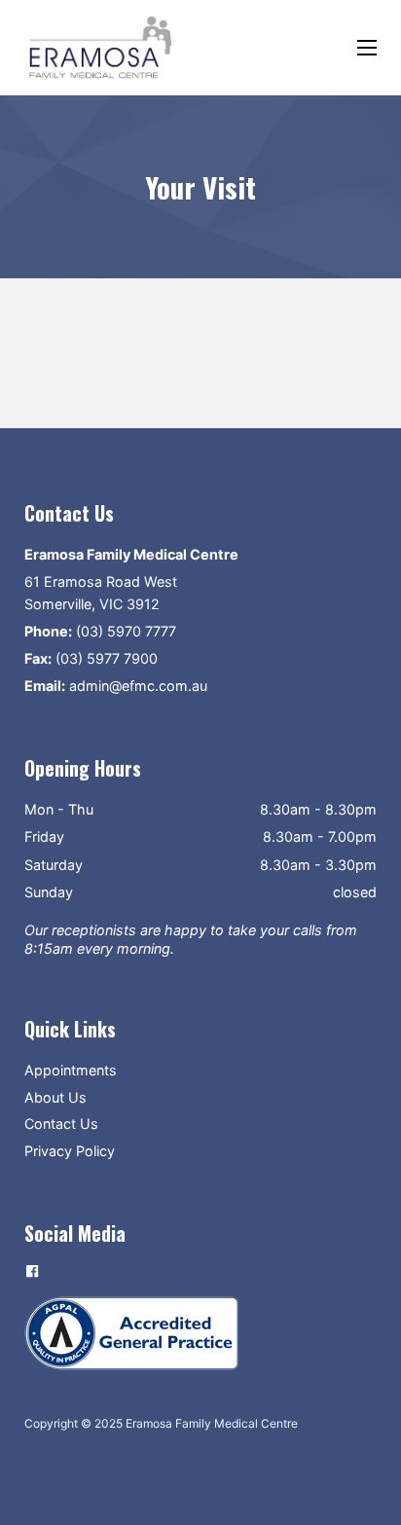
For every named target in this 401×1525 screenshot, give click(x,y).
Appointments (70, 1070)
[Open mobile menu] (367, 47)
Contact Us (61, 1123)
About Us (55, 1097)
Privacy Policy (69, 1151)
